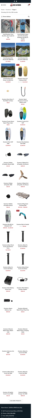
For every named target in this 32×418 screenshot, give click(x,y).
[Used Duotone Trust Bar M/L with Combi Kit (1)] (8, 26)
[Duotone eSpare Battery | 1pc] (8, 300)
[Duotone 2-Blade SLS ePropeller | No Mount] (23, 154)
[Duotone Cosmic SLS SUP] (23, 113)
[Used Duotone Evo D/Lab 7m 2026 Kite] (8, 70)
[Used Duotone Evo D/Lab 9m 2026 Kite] (23, 50)
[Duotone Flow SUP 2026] (8, 134)
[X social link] (16, 1)
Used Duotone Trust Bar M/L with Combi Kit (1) (8, 36)
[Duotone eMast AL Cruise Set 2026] (23, 363)
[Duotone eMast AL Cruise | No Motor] (23, 237)
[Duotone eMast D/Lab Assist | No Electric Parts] (8, 237)
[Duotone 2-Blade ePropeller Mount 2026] (8, 154)
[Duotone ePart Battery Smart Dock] (8, 280)
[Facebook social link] (14, 1)
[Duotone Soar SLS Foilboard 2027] (23, 70)
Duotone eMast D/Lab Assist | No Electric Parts (8, 246)
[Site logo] (15, 5)
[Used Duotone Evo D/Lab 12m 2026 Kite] (8, 50)
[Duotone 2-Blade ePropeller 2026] (8, 175)
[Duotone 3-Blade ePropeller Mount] (8, 196)
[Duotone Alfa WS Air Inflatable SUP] (8, 216)
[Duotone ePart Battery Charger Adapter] (23, 280)
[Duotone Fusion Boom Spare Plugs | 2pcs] (8, 113)
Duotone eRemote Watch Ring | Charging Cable (23, 330)
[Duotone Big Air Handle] (23, 216)
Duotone (8, 9)
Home (2, 9)
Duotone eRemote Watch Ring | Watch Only (8, 330)
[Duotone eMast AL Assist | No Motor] (8, 259)
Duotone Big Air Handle (23, 224)
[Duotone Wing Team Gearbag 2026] (23, 196)
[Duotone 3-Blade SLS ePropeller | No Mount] (23, 175)
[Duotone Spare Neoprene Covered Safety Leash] (23, 91)
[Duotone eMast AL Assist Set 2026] (23, 343)
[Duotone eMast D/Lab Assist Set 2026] (8, 363)
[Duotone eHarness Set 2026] (8, 343)
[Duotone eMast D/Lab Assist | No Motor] (23, 259)
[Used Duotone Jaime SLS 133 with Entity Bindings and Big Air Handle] (23, 26)
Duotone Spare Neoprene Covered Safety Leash (23, 101)
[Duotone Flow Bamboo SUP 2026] (23, 134)
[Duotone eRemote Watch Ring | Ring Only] (23, 300)
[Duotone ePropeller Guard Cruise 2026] (8, 384)
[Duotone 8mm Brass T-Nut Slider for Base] (8, 91)
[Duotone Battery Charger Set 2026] (23, 384)
